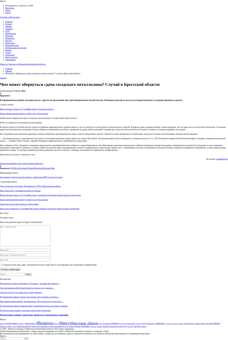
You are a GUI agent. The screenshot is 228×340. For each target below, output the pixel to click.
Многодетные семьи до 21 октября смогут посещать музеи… (27, 109)
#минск (216, 323)
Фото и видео (11, 57)
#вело (100, 323)
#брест (64, 323)
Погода (8, 41)
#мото (15, 326)
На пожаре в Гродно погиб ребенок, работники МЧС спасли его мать (31, 177)
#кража (32, 163)
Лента (8, 10)
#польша (85, 326)
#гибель (115, 323)
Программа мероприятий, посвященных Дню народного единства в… (31, 301)
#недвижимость (43, 326)
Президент (10, 43)
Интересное (10, 33)
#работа (106, 326)
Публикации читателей (15, 48)
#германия (107, 324)
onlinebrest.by (222, 159)
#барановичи (6, 163)
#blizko (2, 323)
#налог (34, 326)
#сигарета (120, 326)
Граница (9, 29)
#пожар (78, 326)
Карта (8, 13)
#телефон (131, 326)
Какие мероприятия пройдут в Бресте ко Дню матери (24, 113)
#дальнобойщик (130, 323)
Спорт (8, 52)
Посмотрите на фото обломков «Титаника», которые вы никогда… (30, 283)
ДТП (7, 31)
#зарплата (160, 323)
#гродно (122, 323)
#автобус (21, 323)
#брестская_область (20, 163)
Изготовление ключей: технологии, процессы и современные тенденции (34, 315)
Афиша (8, 26)
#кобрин (181, 323)
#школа (143, 326)
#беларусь (45, 323)
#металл (39, 163)
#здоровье (168, 323)
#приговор (93, 326)
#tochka (8, 323)
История (9, 36)
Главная (8, 22)
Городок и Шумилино (10, 17)
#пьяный (99, 326)
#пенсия (65, 326)
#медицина (209, 324)
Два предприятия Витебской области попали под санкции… (27, 288)
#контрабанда (189, 324)
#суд (125, 326)
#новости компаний (55, 326)
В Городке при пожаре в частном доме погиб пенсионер (25, 310)
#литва (202, 324)
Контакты (9, 8)
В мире (8, 24)
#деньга (138, 323)
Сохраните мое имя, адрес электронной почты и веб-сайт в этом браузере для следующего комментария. (50, 265)
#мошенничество (24, 326)
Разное (8, 50)
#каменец (175, 323)
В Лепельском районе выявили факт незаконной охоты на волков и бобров (34, 306)
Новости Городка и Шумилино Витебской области (23, 64)
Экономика (10, 60)
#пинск (71, 326)
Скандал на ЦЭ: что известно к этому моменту (21, 292)
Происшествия (12, 45)
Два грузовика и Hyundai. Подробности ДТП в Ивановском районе (30, 186)
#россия (113, 326)
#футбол (137, 326)
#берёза (56, 323)
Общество (9, 38)
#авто (15, 323)
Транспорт (10, 55)
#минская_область (6, 326)
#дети (143, 323)
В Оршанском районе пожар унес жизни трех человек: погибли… (30, 297)
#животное (151, 324)
